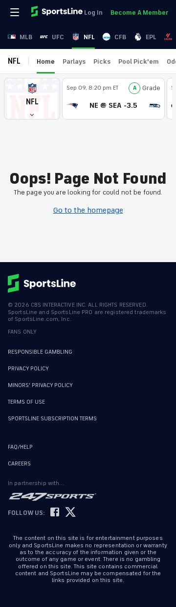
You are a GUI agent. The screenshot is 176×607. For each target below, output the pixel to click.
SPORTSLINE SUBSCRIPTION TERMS (52, 418)
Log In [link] (93, 12)
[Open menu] (15, 12)
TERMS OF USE (26, 402)
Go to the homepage (88, 210)
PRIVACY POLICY (28, 368)
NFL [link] (89, 37)
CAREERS (19, 463)
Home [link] (46, 61)
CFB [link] (120, 37)
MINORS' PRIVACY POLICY (40, 385)
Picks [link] (101, 61)
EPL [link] (151, 37)
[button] (32, 99)
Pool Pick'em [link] (138, 61)
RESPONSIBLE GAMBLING (40, 352)
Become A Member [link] (139, 12)
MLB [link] (26, 37)
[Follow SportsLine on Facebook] (55, 512)
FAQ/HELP (20, 447)
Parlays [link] (74, 61)
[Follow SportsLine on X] (70, 512)
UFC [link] (58, 37)
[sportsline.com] (57, 12)
